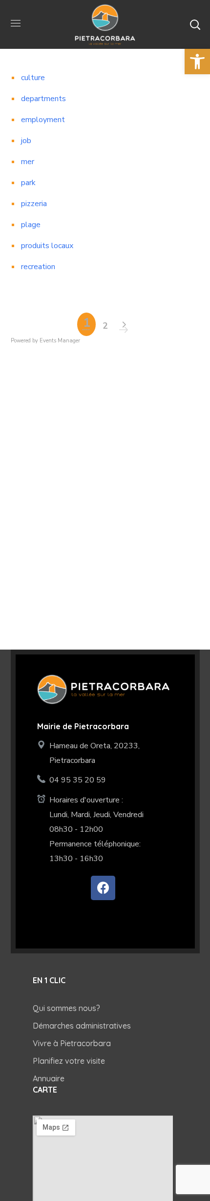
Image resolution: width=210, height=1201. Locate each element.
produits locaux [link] (47, 245)
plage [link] (31, 224)
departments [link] (43, 98)
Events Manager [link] (60, 340)
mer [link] (27, 161)
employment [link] (43, 119)
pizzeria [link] (34, 203)
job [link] (26, 140)
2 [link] (105, 326)
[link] (197, 61)
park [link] (28, 182)
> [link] (123, 324)
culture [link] (33, 77)
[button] (195, 24)
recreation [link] (38, 266)
